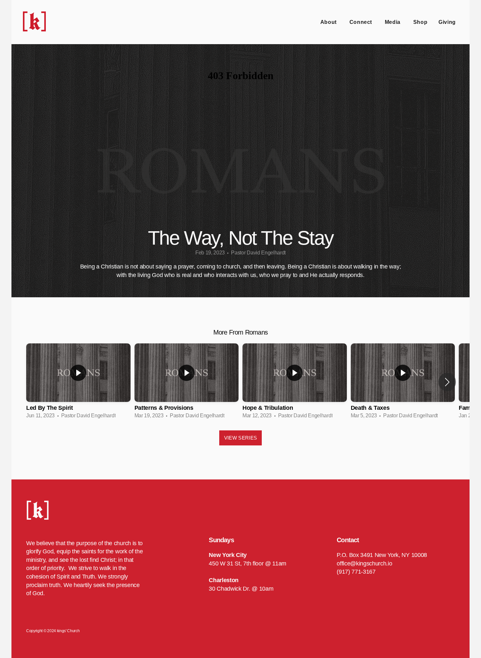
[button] (447, 382)
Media (393, 22)
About (329, 22)
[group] (78, 382)
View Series (240, 438)
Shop (420, 22)
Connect (361, 22)
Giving (447, 22)
